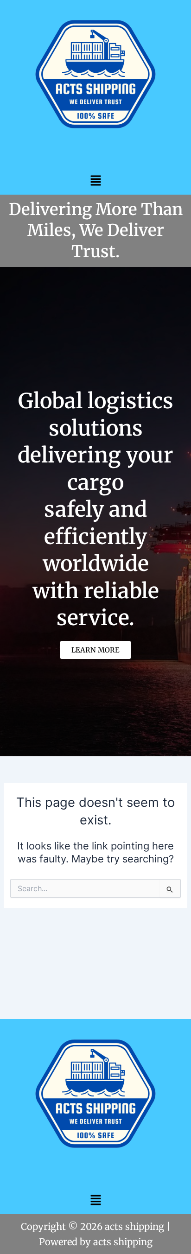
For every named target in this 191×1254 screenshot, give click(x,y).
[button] (95, 180)
